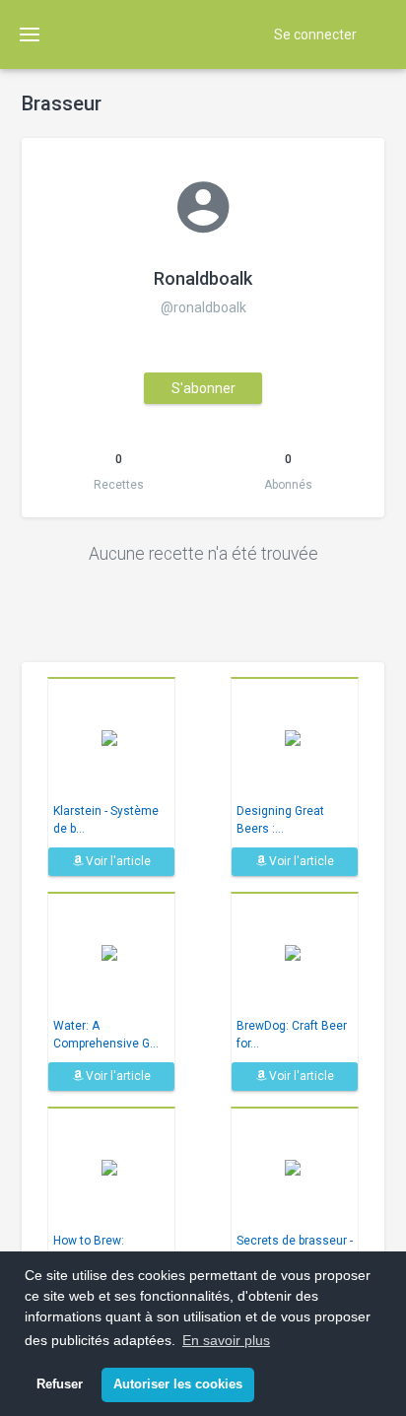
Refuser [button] (59, 1384)
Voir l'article (117, 861)
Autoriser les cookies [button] (177, 1384)
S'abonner (203, 388)
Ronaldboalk (203, 278)
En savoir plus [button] (226, 1340)
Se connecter (315, 34)
